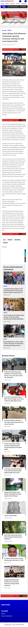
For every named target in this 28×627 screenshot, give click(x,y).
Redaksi (3, 613)
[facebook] (1, 607)
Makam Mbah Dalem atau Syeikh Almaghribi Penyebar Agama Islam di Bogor (12, 494)
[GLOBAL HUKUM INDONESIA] (7, 1)
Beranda (4, 30)
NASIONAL (17, 239)
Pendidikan (23, 3)
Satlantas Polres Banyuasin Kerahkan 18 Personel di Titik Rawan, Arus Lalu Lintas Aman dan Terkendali (13, 374)
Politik (18, 3)
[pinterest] (7, 607)
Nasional (12, 3)
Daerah (7, 3)
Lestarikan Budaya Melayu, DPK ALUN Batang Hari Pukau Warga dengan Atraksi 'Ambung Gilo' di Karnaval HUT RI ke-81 (13, 290)
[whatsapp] (5, 607)
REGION (9, 30)
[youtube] (11, 607)
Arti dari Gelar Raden (10, 515)
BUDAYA (10, 239)
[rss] (15, 607)
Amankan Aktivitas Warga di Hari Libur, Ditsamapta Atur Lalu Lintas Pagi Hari (13, 422)
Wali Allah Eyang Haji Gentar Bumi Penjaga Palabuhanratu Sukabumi (13, 537)
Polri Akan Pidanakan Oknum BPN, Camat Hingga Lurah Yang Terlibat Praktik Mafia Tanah (13, 399)
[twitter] (3, 607)
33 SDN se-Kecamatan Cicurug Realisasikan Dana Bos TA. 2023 (14, 559)
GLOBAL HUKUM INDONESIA (18, 624)
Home (2, 3)
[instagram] (9, 607)
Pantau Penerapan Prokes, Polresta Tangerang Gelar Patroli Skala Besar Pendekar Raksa (13, 446)
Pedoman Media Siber (6, 616)
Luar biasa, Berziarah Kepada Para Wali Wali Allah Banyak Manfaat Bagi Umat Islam (13, 470)
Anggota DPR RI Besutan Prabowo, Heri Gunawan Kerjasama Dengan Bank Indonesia (11, 582)
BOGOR (5, 339)
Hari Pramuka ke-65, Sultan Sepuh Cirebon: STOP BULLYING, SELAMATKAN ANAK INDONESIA (14, 317)
